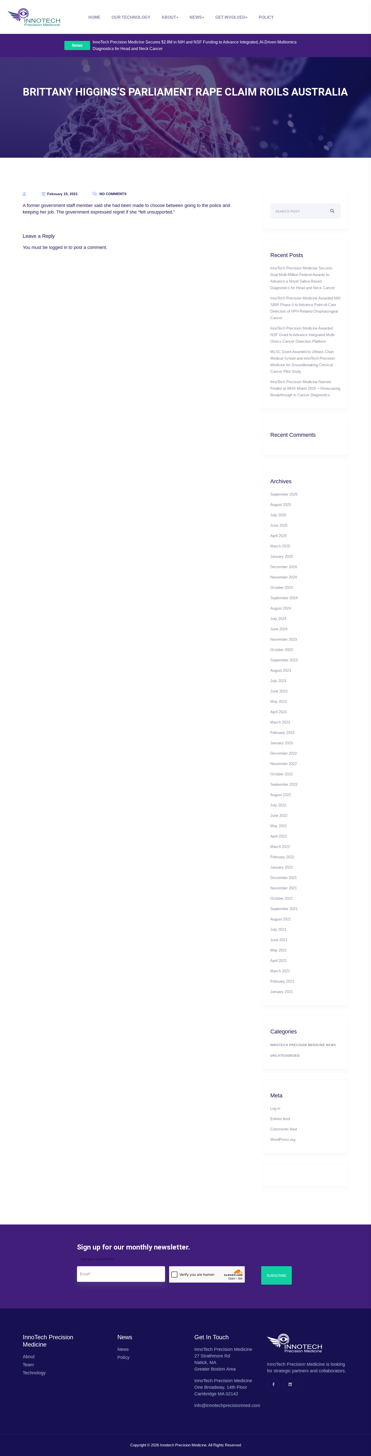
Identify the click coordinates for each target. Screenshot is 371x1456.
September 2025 (284, 494)
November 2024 (283, 577)
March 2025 (280, 546)
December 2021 (283, 877)
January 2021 (281, 991)
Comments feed (283, 1129)
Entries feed (280, 1119)
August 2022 (280, 795)
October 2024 (281, 587)
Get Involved (230, 17)
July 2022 (278, 805)
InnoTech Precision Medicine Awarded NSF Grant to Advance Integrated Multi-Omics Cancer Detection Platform (302, 334)
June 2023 (278, 691)
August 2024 (280, 608)
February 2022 (282, 857)
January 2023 (281, 743)
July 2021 (278, 929)
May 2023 (278, 701)
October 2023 (281, 650)
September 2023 (284, 660)
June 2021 (278, 940)
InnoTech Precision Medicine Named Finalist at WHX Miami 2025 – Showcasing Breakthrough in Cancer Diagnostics (305, 388)
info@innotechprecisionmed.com (227, 1405)
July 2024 (278, 618)
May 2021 (278, 950)
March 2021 (280, 971)
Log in (275, 1108)
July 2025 (278, 515)
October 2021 (281, 898)
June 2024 (278, 629)
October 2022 (281, 774)
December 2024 (283, 567)
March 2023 (280, 722)
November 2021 (283, 888)
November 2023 (283, 639)
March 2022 (280, 846)
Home (94, 17)
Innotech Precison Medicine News (303, 1045)
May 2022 (278, 826)
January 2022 (281, 867)
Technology (34, 1372)
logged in (58, 247)
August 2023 (280, 670)
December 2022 (283, 753)
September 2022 (284, 784)
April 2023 (278, 712)
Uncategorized (285, 1055)
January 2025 (281, 556)
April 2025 (278, 536)
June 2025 (278, 525)
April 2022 (278, 836)
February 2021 (282, 981)
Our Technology (131, 17)
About (169, 17)
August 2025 (280, 504)
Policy (266, 17)
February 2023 (282, 732)
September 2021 (284, 909)
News (77, 45)
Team (28, 1364)
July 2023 (278, 681)
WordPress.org (282, 1139)
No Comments (112, 194)
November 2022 (283, 763)
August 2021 (280, 919)
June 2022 (278, 815)
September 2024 (284, 598)
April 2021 (278, 960)
